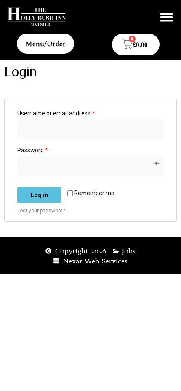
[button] (166, 16)
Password (32, 150)
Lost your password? (41, 211)
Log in (39, 195)
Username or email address (56, 113)
